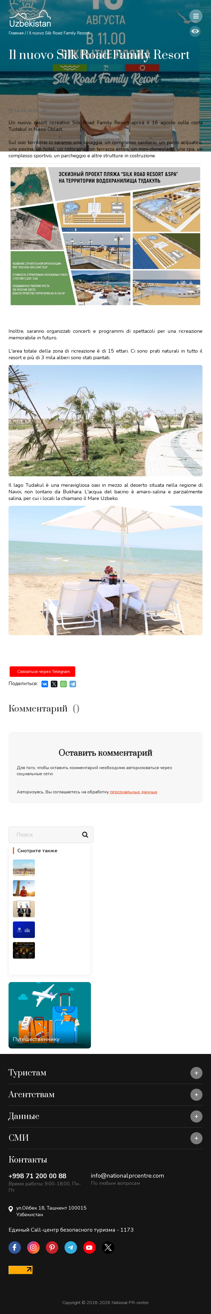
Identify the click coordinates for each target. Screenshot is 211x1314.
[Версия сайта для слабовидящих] (195, 31)
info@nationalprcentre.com (127, 1176)
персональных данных (133, 792)
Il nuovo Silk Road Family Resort (59, 33)
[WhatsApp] (63, 684)
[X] (54, 684)
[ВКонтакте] (44, 684)
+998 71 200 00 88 (37, 1176)
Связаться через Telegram (43, 672)
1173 (127, 1230)
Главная (16, 33)
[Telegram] (73, 684)
